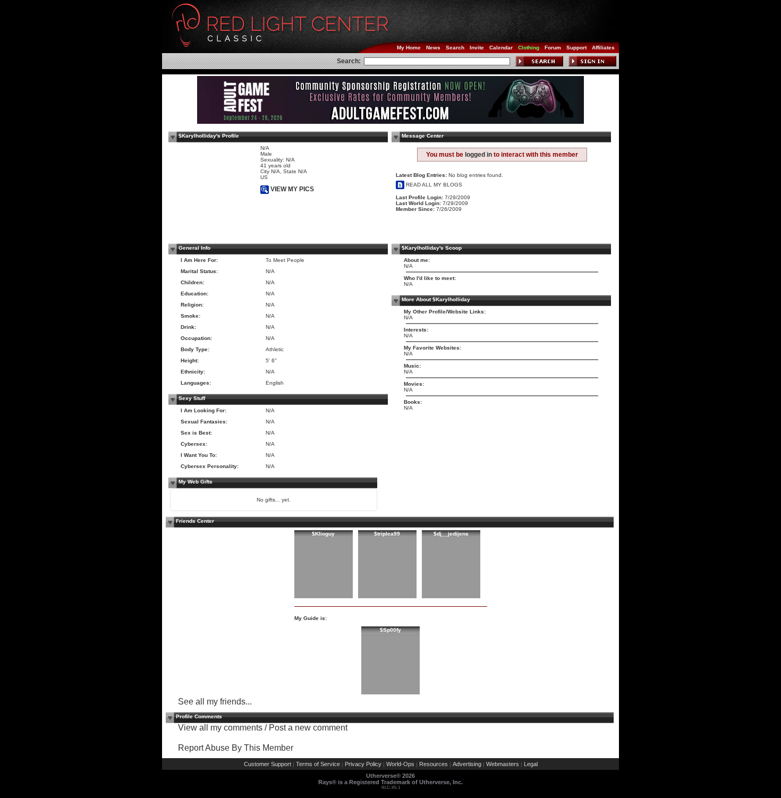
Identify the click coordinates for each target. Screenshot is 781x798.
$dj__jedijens (451, 534)
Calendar (501, 47)
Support (576, 47)
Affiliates (603, 47)
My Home (409, 47)
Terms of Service (318, 764)
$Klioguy (323, 534)
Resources (433, 764)
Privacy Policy (363, 764)
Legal (531, 764)
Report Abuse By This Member (235, 747)
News (433, 47)
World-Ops (400, 764)
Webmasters (502, 764)
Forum (553, 47)
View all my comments (220, 727)
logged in (478, 154)
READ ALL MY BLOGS (433, 185)
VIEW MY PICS (291, 189)
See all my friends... (215, 701)
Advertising (467, 764)
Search (455, 47)
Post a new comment (308, 727)
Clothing (528, 47)
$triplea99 (387, 534)
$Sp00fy (390, 630)
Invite (477, 47)
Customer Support (267, 764)
